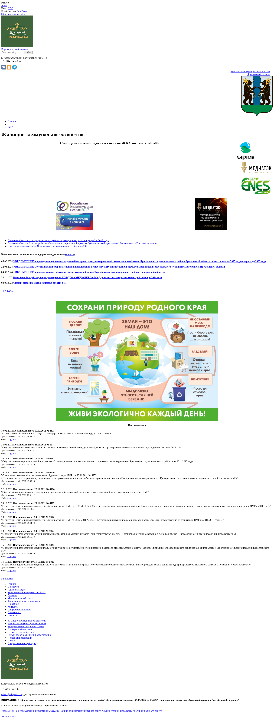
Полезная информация (20, 637)
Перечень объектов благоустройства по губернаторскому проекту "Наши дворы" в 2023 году (58, 240)
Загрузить (11, 439)
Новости (12, 615)
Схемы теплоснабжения (21, 632)
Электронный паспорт (20, 629)
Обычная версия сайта (13, 14)
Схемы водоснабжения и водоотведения (29, 635)
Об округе (13, 586)
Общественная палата (19, 609)
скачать (69, 254)
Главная (12, 121)
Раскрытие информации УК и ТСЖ (27, 623)
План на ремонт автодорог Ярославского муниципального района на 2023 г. (49, 246)
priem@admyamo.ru (11, 694)
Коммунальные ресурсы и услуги (26, 626)
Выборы (12, 595)
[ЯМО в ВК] (4, 68)
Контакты (13, 606)
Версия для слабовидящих (15, 49)
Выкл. (24, 11)
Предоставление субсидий (22, 643)
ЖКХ (10, 127)
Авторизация (8, 716)
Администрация (16, 589)
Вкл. (18, 11)
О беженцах (14, 612)
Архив (11, 640)
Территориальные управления (24, 601)
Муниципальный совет (20, 598)
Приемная (13, 603)
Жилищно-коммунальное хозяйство (27, 620)
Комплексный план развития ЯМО (27, 592)
